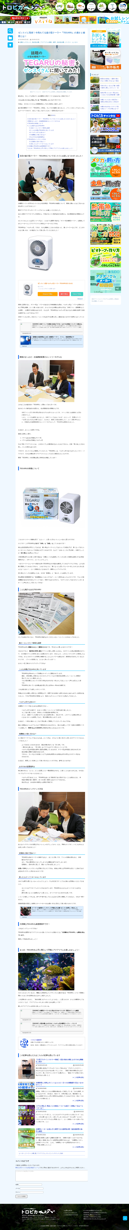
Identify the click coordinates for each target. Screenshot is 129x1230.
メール (18, 1188)
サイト (18, 1192)
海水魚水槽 (35, 42)
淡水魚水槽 (60, 42)
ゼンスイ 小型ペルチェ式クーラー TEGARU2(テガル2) (55, 283)
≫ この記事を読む (78, 1077)
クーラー (28, 1153)
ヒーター (21, 1153)
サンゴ (48, 1153)
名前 (17, 1184)
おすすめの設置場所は (36, 137)
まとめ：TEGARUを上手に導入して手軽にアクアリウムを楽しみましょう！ (50, 148)
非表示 (53, 115)
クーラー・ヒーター (71, 42)
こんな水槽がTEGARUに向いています (41, 130)
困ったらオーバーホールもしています (41, 144)
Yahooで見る (77, 294)
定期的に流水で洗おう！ (37, 141)
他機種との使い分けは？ (37, 134)
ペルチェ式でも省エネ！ (37, 132)
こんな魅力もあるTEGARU (35, 125)
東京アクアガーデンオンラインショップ (95, 1218)
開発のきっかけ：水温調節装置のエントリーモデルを (43, 121)
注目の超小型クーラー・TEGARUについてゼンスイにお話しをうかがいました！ (51, 119)
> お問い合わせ (68, 1210)
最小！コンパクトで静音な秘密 (39, 128)
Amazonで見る (47, 294)
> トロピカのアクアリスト (71, 1214)
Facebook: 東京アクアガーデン (92, 1214)
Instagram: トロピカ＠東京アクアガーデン (95, 1212)
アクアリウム (41, 1153)
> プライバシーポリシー (70, 1212)
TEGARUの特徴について (35, 123)
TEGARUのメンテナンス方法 (36, 139)
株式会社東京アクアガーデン (36, 1215)
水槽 (33, 1153)
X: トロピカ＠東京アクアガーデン (93, 1210)
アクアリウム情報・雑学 (48, 42)
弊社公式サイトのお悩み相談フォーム (27, 1167)
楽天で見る (64, 294)
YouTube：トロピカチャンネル (92, 1216)
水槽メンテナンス (25, 42)
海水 (61, 1153)
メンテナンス (55, 1153)
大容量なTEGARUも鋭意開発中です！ (39, 146)
